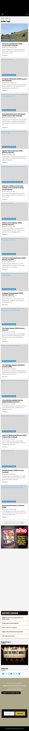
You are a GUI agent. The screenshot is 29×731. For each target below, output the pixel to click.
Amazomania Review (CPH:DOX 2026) (13, 506)
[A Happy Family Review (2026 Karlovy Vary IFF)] (14, 282)
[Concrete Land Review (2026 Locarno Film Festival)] (14, 32)
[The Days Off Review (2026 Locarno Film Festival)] (14, 67)
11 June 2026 (12, 404)
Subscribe (20, 713)
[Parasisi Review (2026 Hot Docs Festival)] (14, 459)
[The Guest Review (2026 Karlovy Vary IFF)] (14, 317)
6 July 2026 (12, 296)
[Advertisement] (14, 564)
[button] (2, 14)
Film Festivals (6, 39)
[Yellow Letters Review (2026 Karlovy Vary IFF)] (14, 211)
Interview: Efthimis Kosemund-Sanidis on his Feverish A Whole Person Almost (13, 187)
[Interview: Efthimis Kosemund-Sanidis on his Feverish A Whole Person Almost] (14, 175)
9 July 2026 (12, 154)
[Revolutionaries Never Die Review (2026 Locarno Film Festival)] (14, 103)
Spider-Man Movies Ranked (10, 623)
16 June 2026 (13, 368)
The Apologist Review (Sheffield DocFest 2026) (13, 366)
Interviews (14, 182)
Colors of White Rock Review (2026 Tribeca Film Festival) (14, 436)
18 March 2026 (13, 509)
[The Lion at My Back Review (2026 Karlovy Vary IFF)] (14, 247)
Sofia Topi (5, 47)
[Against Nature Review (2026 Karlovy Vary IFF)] (14, 139)
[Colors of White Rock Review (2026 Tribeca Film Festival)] (14, 424)
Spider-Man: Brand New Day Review (12, 631)
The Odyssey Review (8, 636)
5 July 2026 (12, 332)
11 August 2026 (13, 82)
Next (22, 523)
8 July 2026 (12, 191)
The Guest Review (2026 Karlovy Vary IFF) (13, 329)
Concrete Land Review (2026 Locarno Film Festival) (12, 44)
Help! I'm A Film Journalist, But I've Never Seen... (12, 618)
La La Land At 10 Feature (9, 627)
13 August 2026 (13, 47)
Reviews (13, 39)
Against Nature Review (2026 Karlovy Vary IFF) (12, 152)
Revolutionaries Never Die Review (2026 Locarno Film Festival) (14, 115)
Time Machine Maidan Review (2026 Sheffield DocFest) (12, 401)
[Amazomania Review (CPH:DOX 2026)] (14, 494)
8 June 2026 (12, 439)
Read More (5, 55)
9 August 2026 (13, 117)
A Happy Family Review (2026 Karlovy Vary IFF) (12, 294)
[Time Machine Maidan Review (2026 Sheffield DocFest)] (14, 389)
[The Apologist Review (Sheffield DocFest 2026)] (14, 354)
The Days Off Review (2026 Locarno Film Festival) (14, 80)
